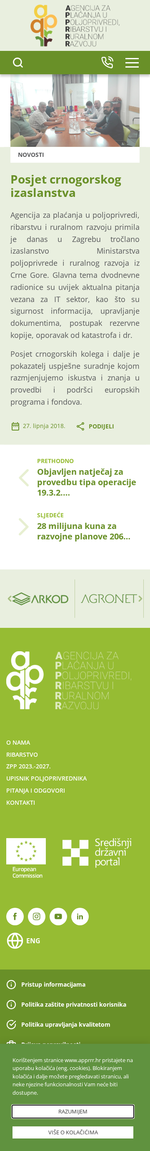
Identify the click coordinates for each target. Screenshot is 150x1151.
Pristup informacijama (53, 984)
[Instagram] (36, 916)
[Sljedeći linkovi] (140, 598)
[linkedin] (80, 916)
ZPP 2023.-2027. (28, 766)
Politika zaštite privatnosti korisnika (73, 1004)
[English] (107, 62)
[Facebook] (15, 916)
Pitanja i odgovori (35, 790)
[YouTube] (58, 916)
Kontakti (20, 802)
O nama (18, 742)
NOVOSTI (31, 155)
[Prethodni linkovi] (10, 598)
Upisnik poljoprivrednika (46, 778)
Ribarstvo (22, 754)
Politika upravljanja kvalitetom (65, 1024)
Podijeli (101, 426)
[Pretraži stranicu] (18, 62)
